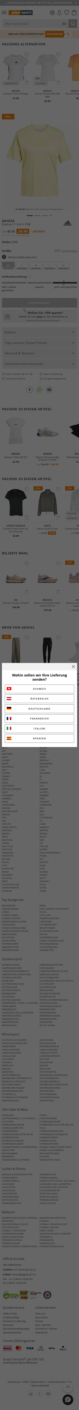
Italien (39, 728)
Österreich (39, 698)
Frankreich (39, 718)
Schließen (73, 666)
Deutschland (39, 708)
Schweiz (39, 689)
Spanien (39, 738)
